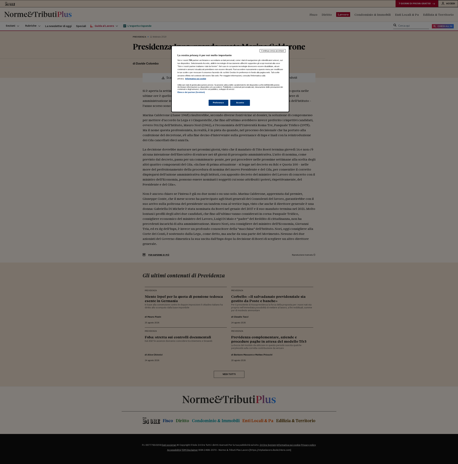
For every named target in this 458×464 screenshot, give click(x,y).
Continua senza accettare (272, 51)
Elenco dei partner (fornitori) (191, 92)
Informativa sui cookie (195, 79)
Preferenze (218, 103)
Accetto (240, 103)
